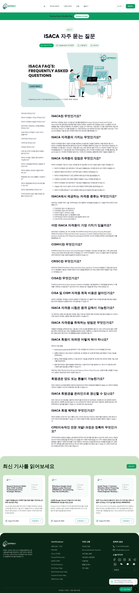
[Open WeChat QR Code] (121, 564)
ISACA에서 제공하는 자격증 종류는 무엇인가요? (33, 127)
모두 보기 (131, 466)
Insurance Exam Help (58, 575)
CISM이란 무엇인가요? (28, 139)
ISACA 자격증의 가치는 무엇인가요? (33, 117)
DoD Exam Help (56, 568)
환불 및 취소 (86, 564)
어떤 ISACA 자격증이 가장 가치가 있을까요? (32, 133)
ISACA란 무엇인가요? (28, 113)
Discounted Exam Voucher (91, 550)
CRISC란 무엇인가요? (28, 143)
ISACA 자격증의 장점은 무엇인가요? (33, 122)
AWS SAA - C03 (56, 546)
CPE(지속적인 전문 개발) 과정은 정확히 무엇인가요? (32, 195)
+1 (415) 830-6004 (122, 546)
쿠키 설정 (85, 568)
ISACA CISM (55, 561)
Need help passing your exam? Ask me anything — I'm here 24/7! (123, 581)
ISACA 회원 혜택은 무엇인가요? (31, 190)
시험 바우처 (68, 6)
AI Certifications (57, 564)
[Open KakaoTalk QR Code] (127, 564)
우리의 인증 (86, 546)
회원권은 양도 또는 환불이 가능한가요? (33, 178)
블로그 (86, 6)
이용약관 (85, 561)
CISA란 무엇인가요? (28, 147)
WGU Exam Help (57, 579)
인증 (77, 6)
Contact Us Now (82, 16)
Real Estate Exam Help (59, 572)
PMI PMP (54, 550)
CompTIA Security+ (58, 557)
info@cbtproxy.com (123, 550)
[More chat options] (135, 589)
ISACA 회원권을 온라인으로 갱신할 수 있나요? (33, 184)
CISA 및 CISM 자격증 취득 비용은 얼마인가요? (32, 152)
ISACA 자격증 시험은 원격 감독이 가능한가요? (32, 159)
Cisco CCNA (55, 554)
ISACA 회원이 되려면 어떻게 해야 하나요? (32, 172)
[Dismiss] (135, 581)
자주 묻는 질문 (87, 554)
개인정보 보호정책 (88, 557)
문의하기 (130, 6)
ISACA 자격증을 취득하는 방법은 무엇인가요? (33, 165)
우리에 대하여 (54, 6)
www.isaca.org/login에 (62, 349)
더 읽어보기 (35, 521)
